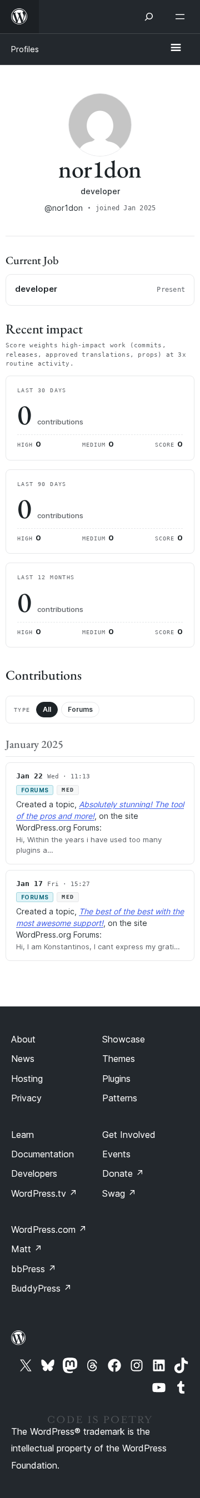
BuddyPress (41, 1288)
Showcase (123, 1039)
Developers (34, 1173)
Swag (119, 1193)
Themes (118, 1058)
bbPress (33, 1268)
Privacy (26, 1098)
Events (116, 1154)
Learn (22, 1134)
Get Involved (129, 1134)
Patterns (119, 1098)
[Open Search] (148, 16)
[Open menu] (182, 16)
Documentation (42, 1154)
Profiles (25, 49)
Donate (123, 1173)
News (22, 1058)
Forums (80, 709)
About (23, 1039)
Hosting (27, 1078)
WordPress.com (49, 1229)
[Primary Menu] (175, 48)
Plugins (116, 1078)
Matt (26, 1248)
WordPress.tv (44, 1193)
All (47, 709)
